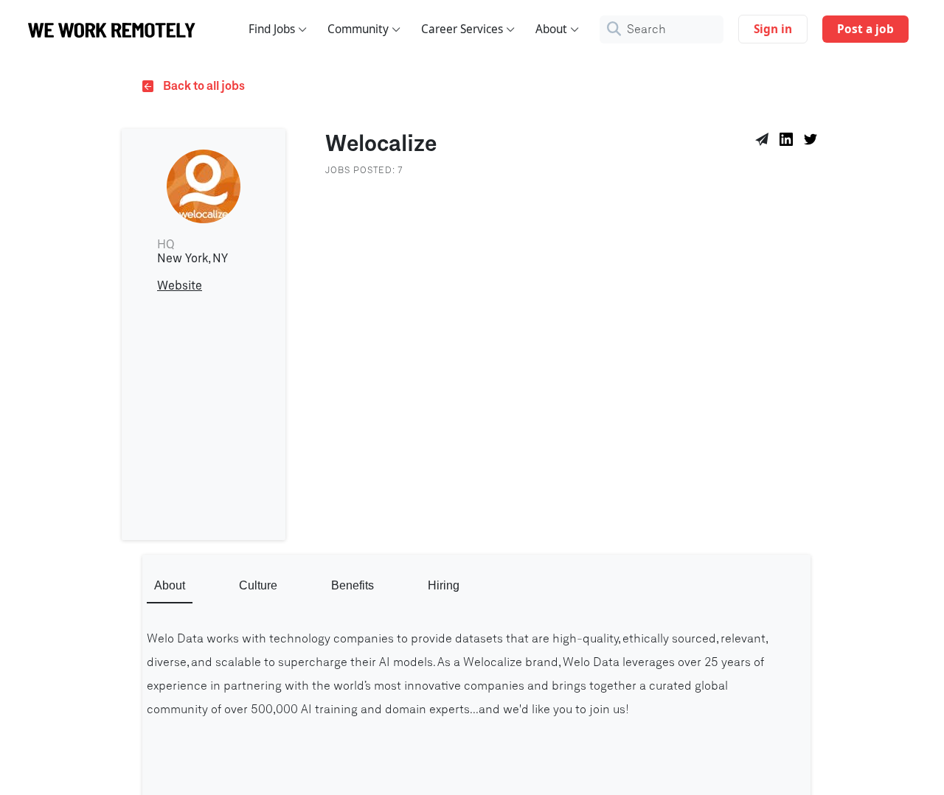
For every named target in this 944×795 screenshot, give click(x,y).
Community (358, 29)
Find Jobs (272, 29)
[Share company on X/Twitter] (813, 141)
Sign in (773, 29)
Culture (258, 585)
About (551, 29)
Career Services (462, 29)
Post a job (865, 29)
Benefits (352, 585)
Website (179, 286)
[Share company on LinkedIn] (789, 141)
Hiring (443, 585)
